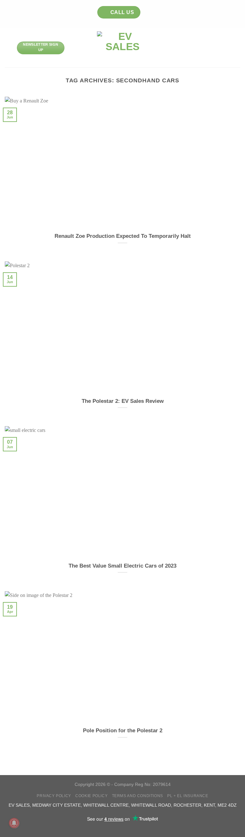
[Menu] (8, 48)
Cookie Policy (91, 796)
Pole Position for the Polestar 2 (122, 731)
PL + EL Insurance (187, 796)
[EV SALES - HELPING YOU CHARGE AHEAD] (122, 47)
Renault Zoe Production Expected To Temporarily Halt (123, 236)
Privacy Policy (54, 796)
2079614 (162, 784)
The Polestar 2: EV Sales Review (123, 401)
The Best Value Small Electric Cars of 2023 (122, 566)
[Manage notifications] (14, 823)
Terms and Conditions (137, 796)
